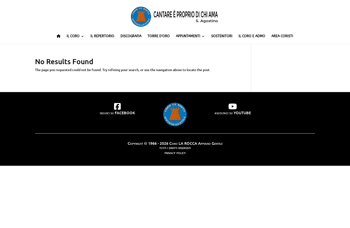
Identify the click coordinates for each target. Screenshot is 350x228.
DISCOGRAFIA (130, 36)
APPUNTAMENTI (188, 36)
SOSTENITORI (221, 36)
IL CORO (73, 36)
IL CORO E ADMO (252, 36)
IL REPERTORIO (102, 36)
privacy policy (175, 152)
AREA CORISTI (282, 36)
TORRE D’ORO (159, 36)
